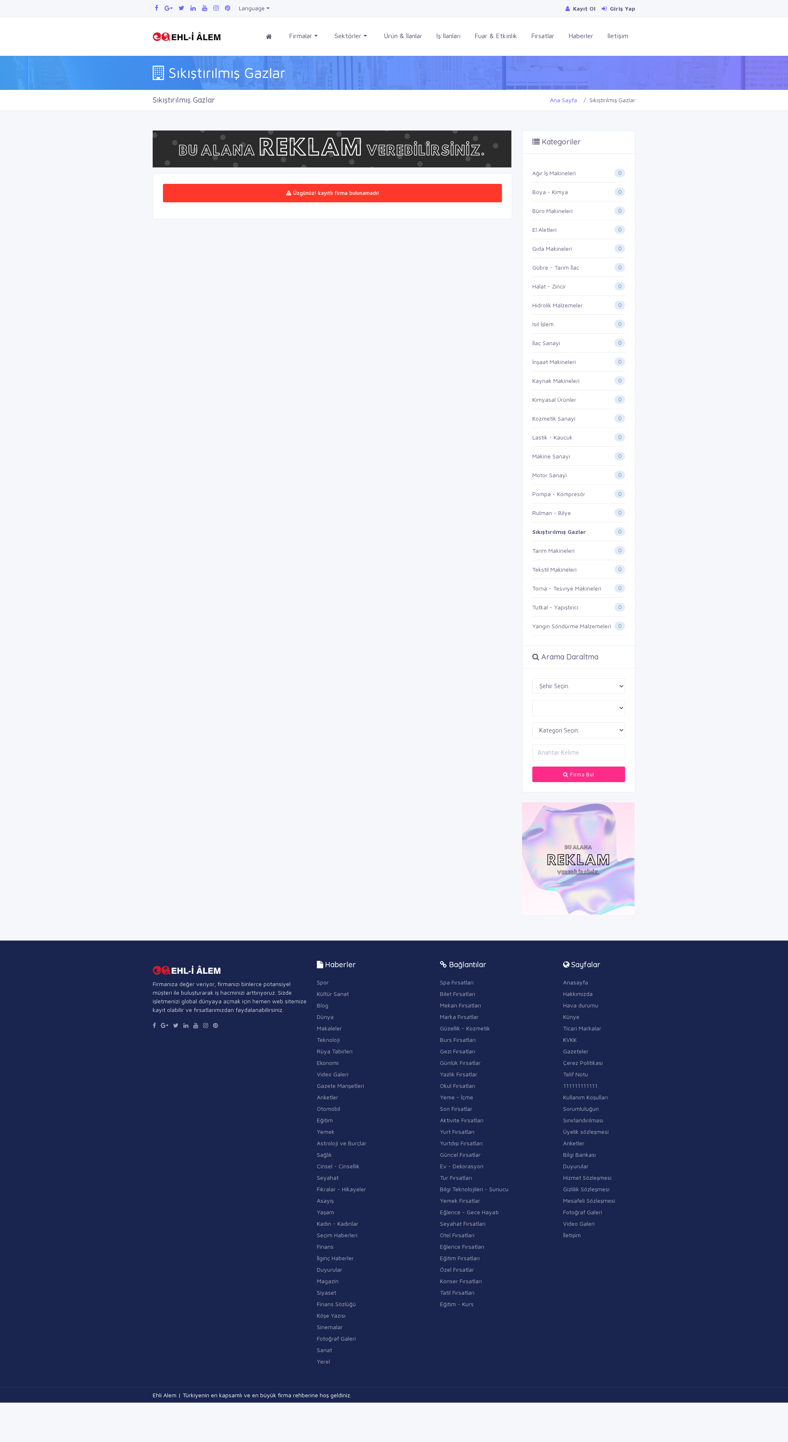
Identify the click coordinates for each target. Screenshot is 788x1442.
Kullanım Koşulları (585, 1097)
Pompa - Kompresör (558, 493)
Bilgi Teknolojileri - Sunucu (474, 1189)
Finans (325, 1246)
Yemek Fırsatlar (460, 1200)
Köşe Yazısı (331, 1315)
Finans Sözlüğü (336, 1303)
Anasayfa (575, 982)
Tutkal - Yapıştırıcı (555, 607)
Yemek (325, 1131)
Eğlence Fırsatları (462, 1246)
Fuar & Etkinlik (495, 35)
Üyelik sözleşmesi (586, 1131)
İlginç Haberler (335, 1257)
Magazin (328, 1280)
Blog (322, 1005)
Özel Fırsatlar (457, 1269)
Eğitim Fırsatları (460, 1257)
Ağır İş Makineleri (554, 172)
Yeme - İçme (456, 1097)
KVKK (570, 1039)
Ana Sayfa (563, 99)
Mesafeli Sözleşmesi (589, 1200)
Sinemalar (330, 1326)
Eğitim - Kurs (457, 1303)
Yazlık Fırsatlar (458, 1074)
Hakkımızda (578, 993)
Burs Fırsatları (458, 1039)
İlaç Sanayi (546, 342)
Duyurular (329, 1269)
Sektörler (349, 35)
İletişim (617, 35)
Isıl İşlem (543, 323)
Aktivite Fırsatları (461, 1120)
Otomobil (328, 1108)
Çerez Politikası (583, 1062)
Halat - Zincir (549, 286)
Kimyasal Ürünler (554, 399)
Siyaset (326, 1292)
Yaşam (325, 1212)
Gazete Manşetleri (340, 1085)
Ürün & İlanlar (403, 35)
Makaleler (329, 1028)
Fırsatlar (542, 35)
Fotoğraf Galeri (336, 1338)
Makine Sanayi (551, 456)
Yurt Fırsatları (457, 1131)
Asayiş (325, 1200)
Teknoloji (328, 1039)
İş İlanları (448, 35)
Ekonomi (328, 1062)
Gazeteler (576, 1051)
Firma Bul (581, 774)
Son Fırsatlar (456, 1108)
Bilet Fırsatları (457, 993)
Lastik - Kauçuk (552, 437)
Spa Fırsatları (457, 982)
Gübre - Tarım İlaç (555, 267)
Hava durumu (580, 1005)
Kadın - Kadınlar (337, 1223)
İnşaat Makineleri (554, 361)
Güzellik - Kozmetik (465, 1028)
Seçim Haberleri (337, 1234)
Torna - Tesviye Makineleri (566, 588)
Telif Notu (575, 1074)
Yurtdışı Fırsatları (461, 1143)
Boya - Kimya (550, 191)
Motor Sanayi (549, 475)
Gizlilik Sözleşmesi (586, 1189)
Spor (323, 982)
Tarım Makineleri (553, 550)
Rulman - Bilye (551, 512)
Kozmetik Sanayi (553, 418)
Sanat (324, 1349)
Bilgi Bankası (579, 1154)
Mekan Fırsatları (460, 1005)
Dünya (325, 1016)
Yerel (323, 1361)
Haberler (580, 35)
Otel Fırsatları (457, 1234)
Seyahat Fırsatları (463, 1223)
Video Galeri (332, 1074)
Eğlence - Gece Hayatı (469, 1212)
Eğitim (325, 1120)
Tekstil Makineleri (554, 569)
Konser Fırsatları (461, 1280)
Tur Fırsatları (456, 1177)
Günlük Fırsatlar (460, 1062)
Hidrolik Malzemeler (557, 305)
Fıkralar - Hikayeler (341, 1189)
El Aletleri (544, 229)
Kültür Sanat (333, 993)
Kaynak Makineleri (556, 380)
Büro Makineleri (552, 210)
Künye (571, 1016)
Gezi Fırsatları (457, 1051)
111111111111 (580, 1085)
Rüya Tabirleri (335, 1051)
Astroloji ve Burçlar (342, 1143)
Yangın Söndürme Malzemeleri (571, 626)
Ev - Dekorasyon (461, 1166)
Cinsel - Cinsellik (338, 1166)
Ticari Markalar (582, 1028)
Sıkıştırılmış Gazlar (559, 531)
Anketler (327, 1097)
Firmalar (301, 35)
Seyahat (328, 1177)
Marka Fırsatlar (459, 1016)
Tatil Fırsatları (457, 1292)
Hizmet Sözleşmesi (587, 1177)
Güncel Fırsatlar (460, 1154)
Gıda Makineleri (552, 248)
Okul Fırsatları (457, 1085)
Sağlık (324, 1154)
